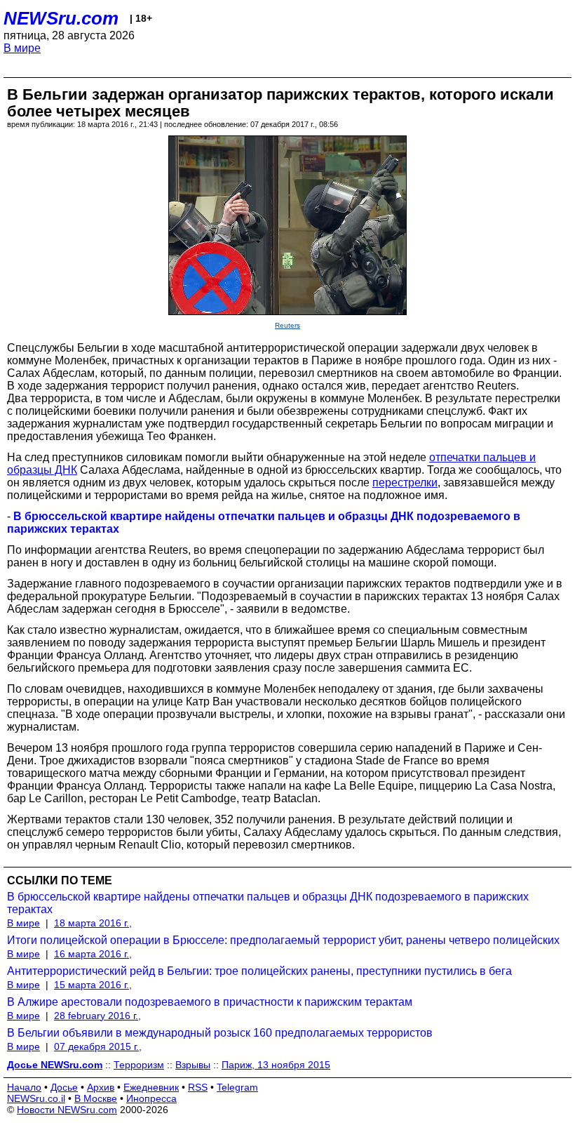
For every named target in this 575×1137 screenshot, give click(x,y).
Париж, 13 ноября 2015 (276, 1064)
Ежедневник (151, 1087)
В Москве (95, 1098)
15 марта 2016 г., (93, 984)
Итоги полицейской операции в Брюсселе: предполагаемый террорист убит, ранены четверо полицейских (283, 940)
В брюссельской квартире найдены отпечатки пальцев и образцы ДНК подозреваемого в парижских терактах (268, 903)
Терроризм (139, 1064)
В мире (22, 48)
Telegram (237, 1087)
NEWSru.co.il (36, 1098)
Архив (100, 1087)
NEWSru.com (61, 18)
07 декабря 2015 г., (98, 1046)
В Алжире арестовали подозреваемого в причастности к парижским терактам (209, 1002)
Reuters (287, 325)
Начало (24, 1087)
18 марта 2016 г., (93, 923)
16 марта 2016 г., (93, 953)
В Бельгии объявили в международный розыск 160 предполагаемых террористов (220, 1033)
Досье (64, 1087)
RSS (198, 1087)
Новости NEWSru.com (67, 1109)
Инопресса (151, 1098)
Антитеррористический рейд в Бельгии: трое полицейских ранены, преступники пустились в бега (259, 971)
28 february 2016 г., (97, 1015)
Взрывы (192, 1064)
